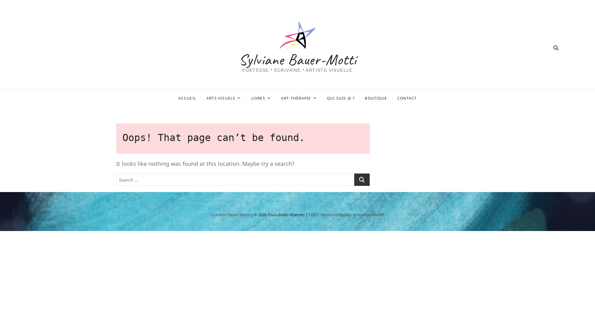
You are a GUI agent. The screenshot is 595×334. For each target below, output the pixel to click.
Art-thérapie (296, 98)
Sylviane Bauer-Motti (297, 59)
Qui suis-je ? (341, 98)
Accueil (187, 98)
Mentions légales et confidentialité (352, 214)
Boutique (376, 98)
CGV (312, 214)
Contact (407, 98)
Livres (258, 98)
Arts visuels (220, 98)
